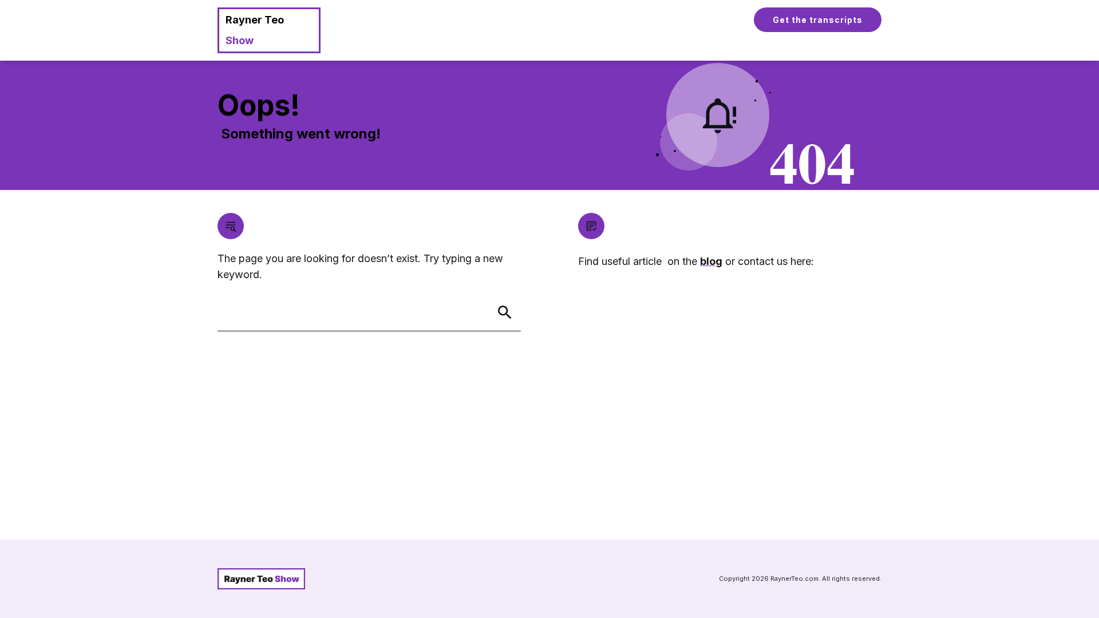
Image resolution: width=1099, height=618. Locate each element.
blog (711, 261)
